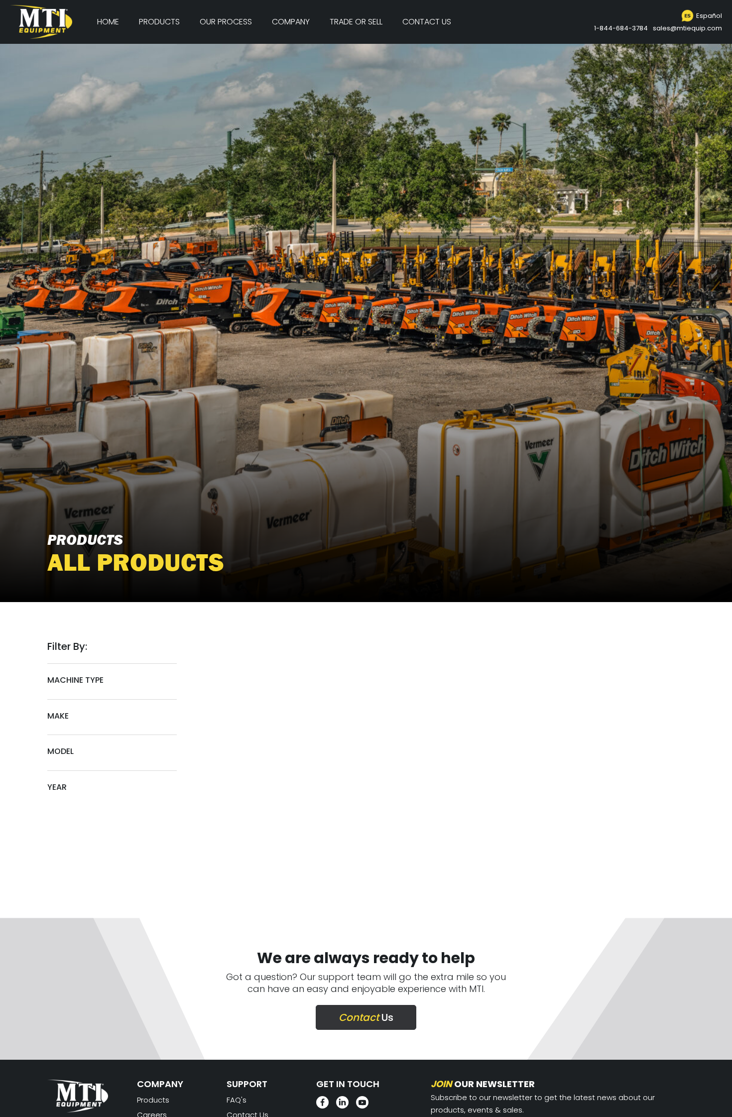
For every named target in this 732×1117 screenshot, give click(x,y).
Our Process (226, 21)
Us (366, 1017)
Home (108, 21)
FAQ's (236, 1100)
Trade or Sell (356, 21)
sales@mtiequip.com (687, 28)
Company (291, 21)
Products (159, 21)
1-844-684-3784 (621, 28)
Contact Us (426, 21)
